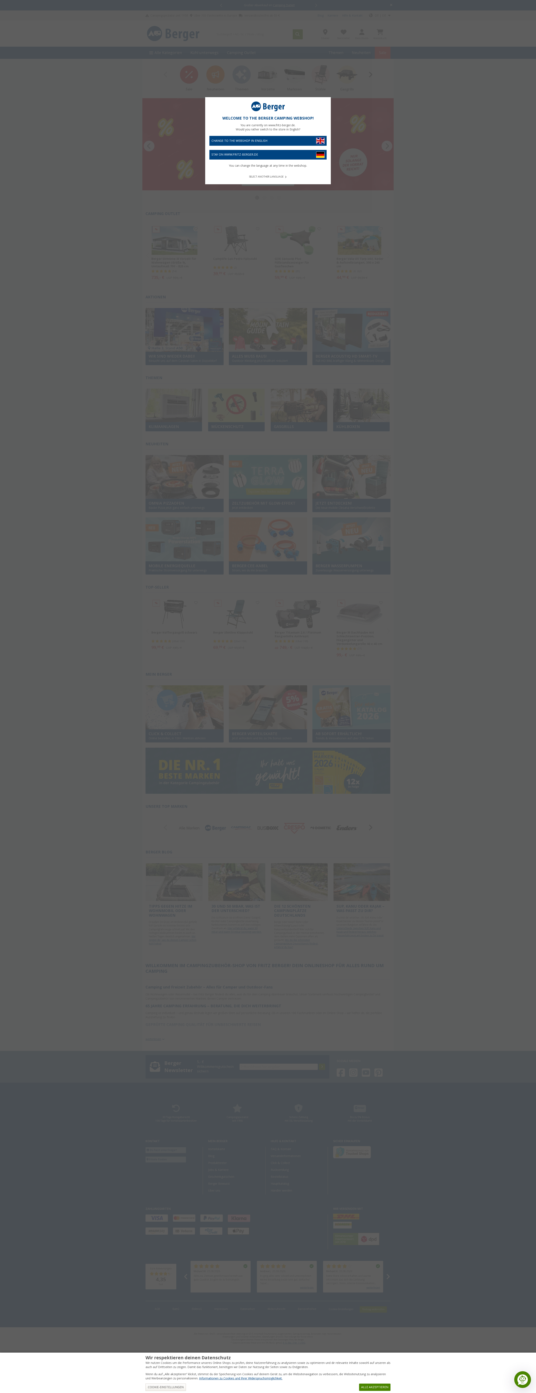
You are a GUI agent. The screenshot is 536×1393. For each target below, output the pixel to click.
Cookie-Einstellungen (166, 1387)
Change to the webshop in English (239, 140)
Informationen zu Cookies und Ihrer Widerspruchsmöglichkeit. (240, 1378)
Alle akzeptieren (374, 1387)
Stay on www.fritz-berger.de (234, 154)
